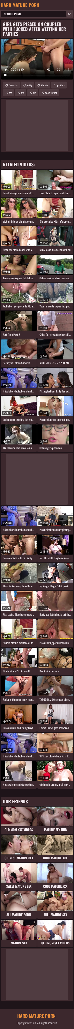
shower (44, 85)
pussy (29, 85)
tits (22, 93)
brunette (13, 85)
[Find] (69, 14)
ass (10, 93)
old (34, 93)
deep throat (51, 93)
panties (61, 85)
